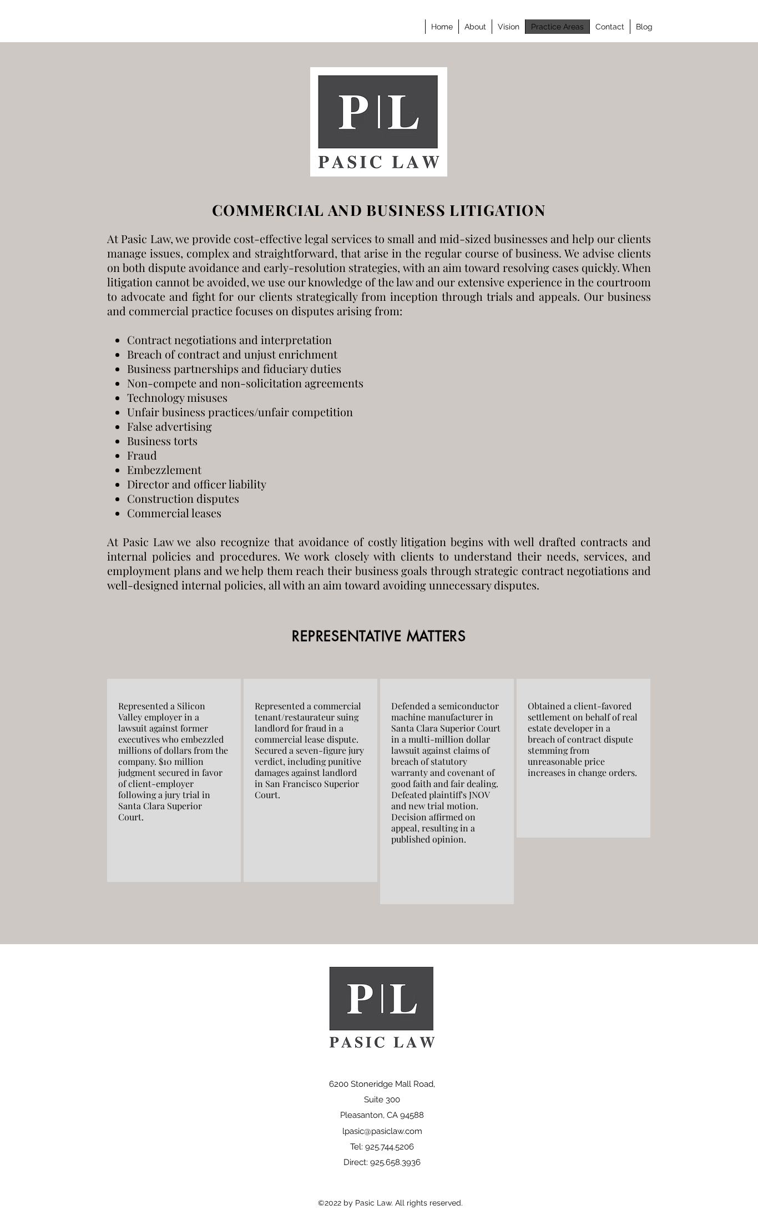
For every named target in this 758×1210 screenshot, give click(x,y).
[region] (174, 780)
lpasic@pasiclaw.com (382, 1131)
